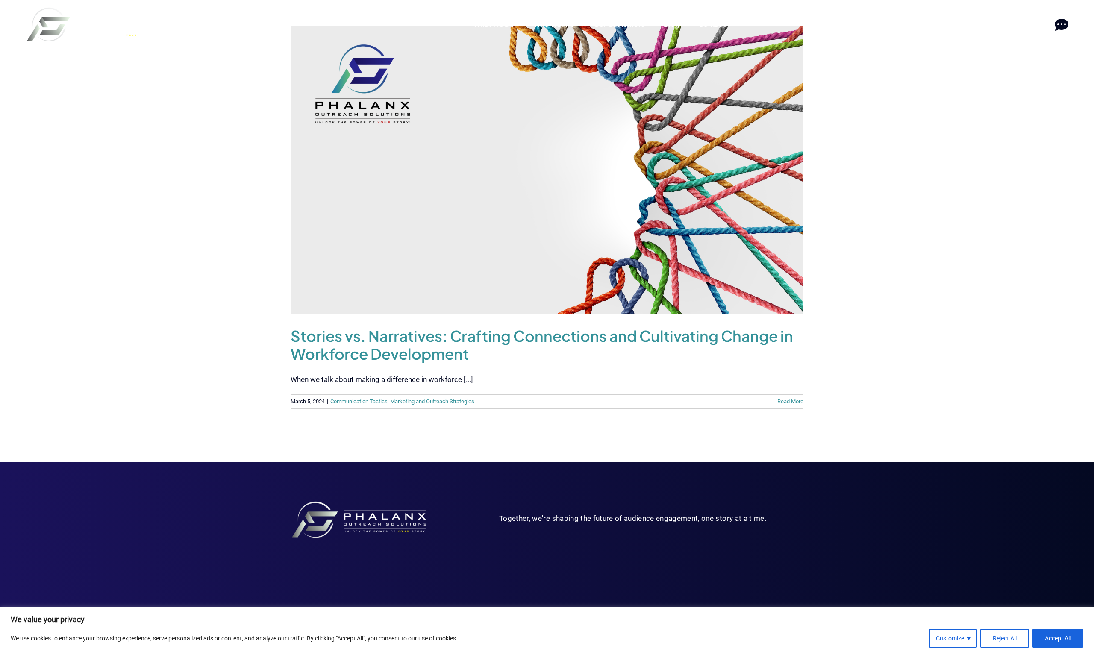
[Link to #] (1061, 25)
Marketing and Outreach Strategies (432, 401)
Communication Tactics (359, 401)
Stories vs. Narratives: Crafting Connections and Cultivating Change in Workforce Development (542, 344)
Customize (950, 638)
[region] (547, 631)
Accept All (1058, 638)
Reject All (1005, 638)
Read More (790, 401)
